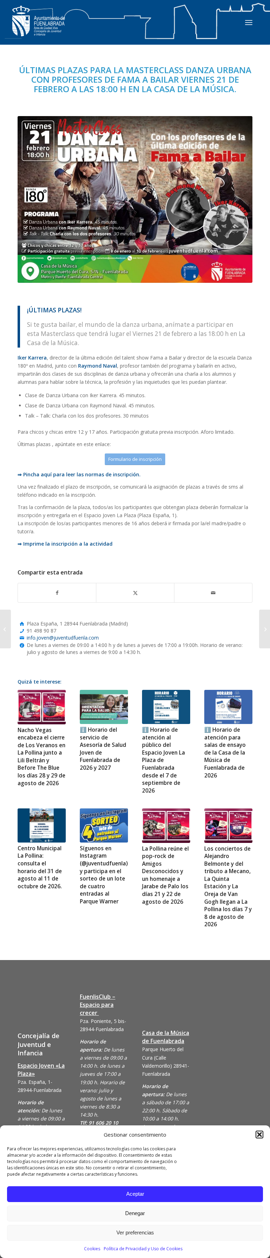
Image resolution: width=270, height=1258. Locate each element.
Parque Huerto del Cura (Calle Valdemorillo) (163, 1057)
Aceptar (135, 1194)
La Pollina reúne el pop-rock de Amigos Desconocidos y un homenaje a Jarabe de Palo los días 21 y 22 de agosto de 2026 (165, 875)
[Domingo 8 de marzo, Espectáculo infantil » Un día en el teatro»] (264, 629)
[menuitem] (248, 22)
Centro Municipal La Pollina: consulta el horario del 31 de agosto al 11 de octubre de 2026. (40, 867)
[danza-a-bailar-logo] (135, 199)
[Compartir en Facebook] (57, 592)
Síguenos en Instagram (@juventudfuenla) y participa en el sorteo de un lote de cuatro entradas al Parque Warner (104, 875)
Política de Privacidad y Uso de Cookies (143, 1249)
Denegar (135, 1213)
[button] (259, 1134)
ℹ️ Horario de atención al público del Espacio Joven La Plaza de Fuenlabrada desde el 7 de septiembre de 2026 (163, 760)
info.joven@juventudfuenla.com (63, 637)
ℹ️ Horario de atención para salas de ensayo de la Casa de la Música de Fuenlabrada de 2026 (225, 752)
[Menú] (248, 22)
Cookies (92, 1249)
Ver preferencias (135, 1232)
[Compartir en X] (135, 592)
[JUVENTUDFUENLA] (38, 28)
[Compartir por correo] (213, 592)
